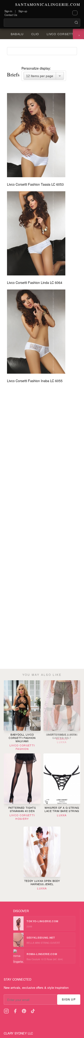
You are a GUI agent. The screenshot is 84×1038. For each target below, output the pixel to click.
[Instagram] (6, 1011)
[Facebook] (15, 1011)
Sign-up (22, 11)
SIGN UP (69, 999)
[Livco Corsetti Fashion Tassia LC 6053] (36, 135)
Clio (35, 34)
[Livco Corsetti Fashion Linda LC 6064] (36, 233)
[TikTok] (32, 1011)
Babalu (17, 34)
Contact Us (10, 15)
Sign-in (8, 11)
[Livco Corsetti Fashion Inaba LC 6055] (36, 332)
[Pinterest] (24, 1011)
